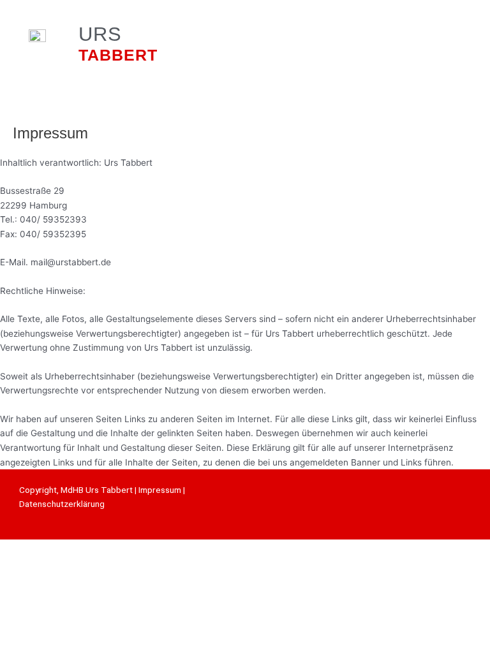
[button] (313, 45)
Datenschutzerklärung (62, 504)
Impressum (159, 490)
